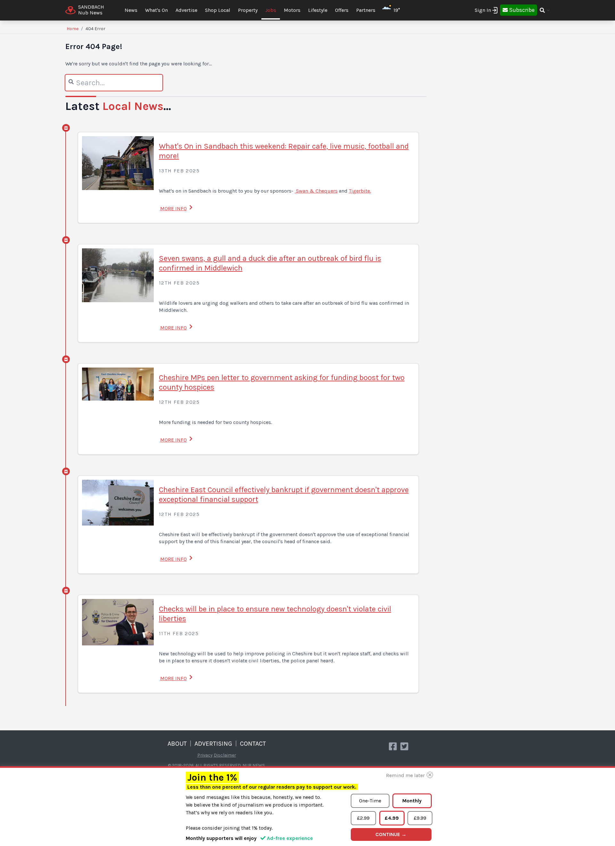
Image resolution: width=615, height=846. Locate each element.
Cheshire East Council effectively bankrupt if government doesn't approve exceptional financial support (284, 494)
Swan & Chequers (316, 191)
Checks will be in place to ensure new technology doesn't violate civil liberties (275, 613)
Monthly (412, 801)
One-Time (370, 801)
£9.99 (420, 818)
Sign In (483, 10)
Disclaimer (225, 755)
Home (72, 28)
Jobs (270, 10)
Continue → (390, 834)
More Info (173, 208)
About (177, 743)
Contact (253, 743)
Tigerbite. (360, 191)
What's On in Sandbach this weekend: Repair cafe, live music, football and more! (284, 151)
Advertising (213, 743)
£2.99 (363, 818)
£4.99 (392, 818)
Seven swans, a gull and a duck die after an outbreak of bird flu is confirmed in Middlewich (270, 263)
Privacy (205, 755)
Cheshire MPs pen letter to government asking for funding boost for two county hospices (282, 382)
